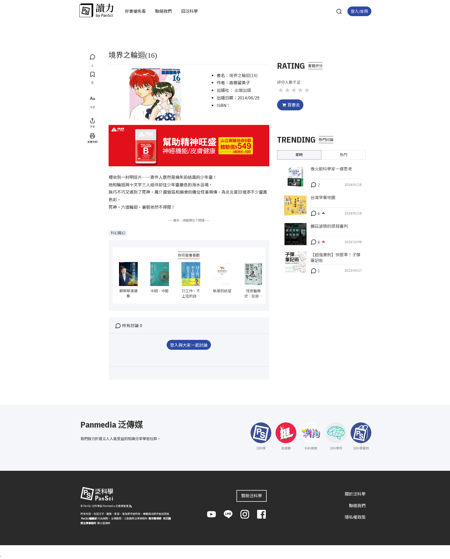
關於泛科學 (355, 494)
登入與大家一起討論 (189, 345)
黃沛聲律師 (154, 518)
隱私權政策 (355, 517)
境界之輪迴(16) (243, 75)
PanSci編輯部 (89, 518)
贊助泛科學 (251, 495)
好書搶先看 (135, 11)
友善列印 (92, 142)
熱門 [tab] (343, 154)
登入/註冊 (359, 11)
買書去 (294, 104)
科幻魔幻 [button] (118, 232)
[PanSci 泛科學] (96, 10)
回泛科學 (189, 11)
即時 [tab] (299, 154)
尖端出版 (242, 90)
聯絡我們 (163, 11)
